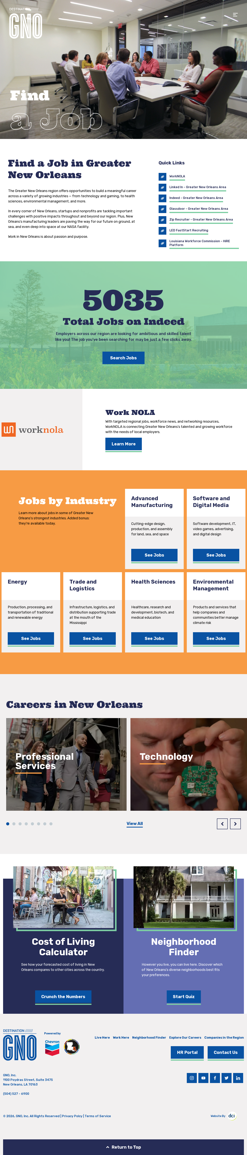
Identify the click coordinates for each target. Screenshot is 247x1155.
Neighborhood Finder (149, 1037)
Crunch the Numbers (63, 996)
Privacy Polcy (72, 1116)
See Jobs (154, 555)
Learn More (124, 444)
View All (135, 823)
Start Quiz (184, 996)
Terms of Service (98, 1116)
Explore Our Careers (185, 1037)
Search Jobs (123, 357)
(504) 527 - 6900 (16, 1094)
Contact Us (226, 1052)
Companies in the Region (224, 1037)
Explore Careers (39, 788)
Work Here (121, 1037)
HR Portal (187, 1052)
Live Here (102, 1037)
